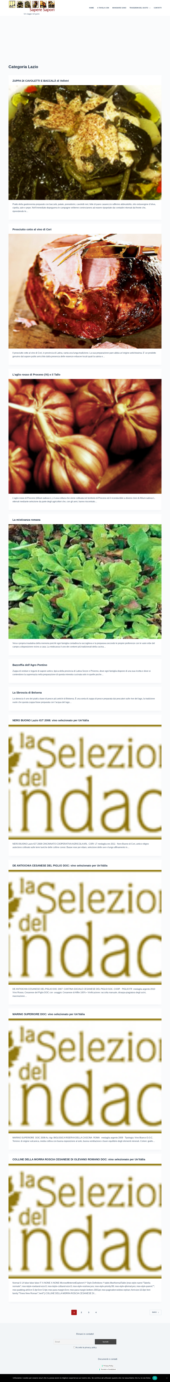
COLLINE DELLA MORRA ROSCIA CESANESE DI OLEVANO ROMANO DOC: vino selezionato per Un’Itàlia (78, 1159)
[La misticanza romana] (85, 581)
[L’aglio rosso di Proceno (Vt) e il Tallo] (85, 436)
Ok (155, 1378)
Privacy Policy (108, 1366)
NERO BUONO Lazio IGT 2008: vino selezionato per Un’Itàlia (50, 720)
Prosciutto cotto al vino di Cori (32, 229)
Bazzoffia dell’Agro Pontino (29, 665)
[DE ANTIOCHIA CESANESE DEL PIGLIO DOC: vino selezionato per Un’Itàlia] (85, 927)
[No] (166, 1378)
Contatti (158, 8)
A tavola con (103, 8)
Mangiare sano (119, 8)
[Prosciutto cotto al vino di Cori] (85, 291)
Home (91, 8)
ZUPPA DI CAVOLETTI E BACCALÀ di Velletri (40, 80)
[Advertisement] (85, 35)
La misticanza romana (26, 519)
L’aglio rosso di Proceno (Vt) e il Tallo (36, 374)
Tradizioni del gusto (138, 8)
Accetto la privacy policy (86, 1347)
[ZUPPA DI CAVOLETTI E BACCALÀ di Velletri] (85, 142)
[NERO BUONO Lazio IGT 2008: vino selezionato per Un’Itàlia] (85, 782)
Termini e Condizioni (108, 1369)
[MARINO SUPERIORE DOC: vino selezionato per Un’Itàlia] (85, 1076)
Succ (154, 1312)
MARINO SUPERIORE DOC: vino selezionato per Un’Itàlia (48, 1014)
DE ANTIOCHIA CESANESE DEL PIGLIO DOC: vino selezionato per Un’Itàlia (59, 865)
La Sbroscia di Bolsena (27, 692)
